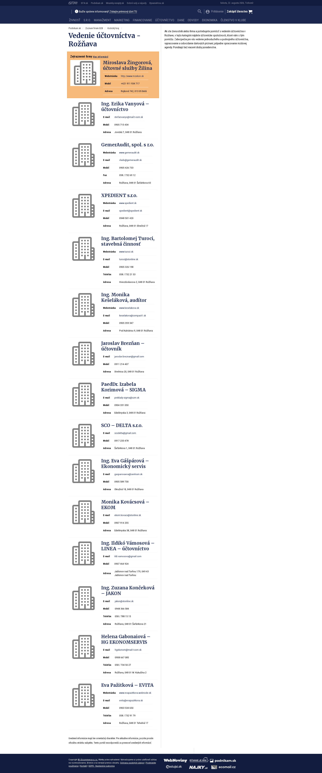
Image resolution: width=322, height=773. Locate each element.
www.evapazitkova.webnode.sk (135, 692)
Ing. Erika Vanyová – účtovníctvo (125, 106)
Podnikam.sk (97, 3)
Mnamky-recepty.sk (115, 3)
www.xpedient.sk (127, 202)
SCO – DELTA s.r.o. (122, 425)
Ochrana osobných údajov (132, 762)
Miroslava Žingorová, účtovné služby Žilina (127, 65)
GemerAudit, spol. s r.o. (127, 145)
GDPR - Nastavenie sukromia (102, 766)
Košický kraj (114, 28)
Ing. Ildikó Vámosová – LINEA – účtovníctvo (127, 546)
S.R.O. (87, 20)
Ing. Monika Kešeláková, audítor (123, 297)
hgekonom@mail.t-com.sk (128, 649)
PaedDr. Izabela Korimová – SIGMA (123, 387)
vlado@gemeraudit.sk (130, 159)
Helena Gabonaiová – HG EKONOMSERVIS (125, 639)
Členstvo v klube (233, 20)
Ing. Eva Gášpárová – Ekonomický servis (125, 463)
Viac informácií (100, 56)
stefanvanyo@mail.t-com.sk (128, 116)
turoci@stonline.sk (128, 259)
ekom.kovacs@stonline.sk (127, 515)
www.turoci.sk (126, 251)
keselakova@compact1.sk (132, 315)
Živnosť (74, 20)
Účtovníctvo (164, 20)
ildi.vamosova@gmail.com (127, 556)
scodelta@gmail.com (125, 432)
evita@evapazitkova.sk (131, 700)
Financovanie (142, 20)
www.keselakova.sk (129, 307)
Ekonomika (209, 20)
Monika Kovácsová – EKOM (125, 504)
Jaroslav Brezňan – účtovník (122, 346)
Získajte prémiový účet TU (123, 11)
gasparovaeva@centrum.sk (128, 474)
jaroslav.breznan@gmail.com (129, 356)
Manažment (102, 20)
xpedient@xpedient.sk (130, 210)
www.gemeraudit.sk (129, 152)
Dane (180, 20)
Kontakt (83, 766)
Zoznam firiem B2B (94, 28)
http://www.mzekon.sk (132, 75)
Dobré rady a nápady (136, 3)
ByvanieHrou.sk (156, 3)
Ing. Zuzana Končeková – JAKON (127, 590)
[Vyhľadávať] (199, 12)
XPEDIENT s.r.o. (119, 195)
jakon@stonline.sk (124, 601)
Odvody (193, 20)
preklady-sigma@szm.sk (126, 397)
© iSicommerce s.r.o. (88, 759)
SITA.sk (84, 3)
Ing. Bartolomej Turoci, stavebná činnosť (127, 241)
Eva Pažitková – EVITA (127, 685)
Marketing (122, 20)
